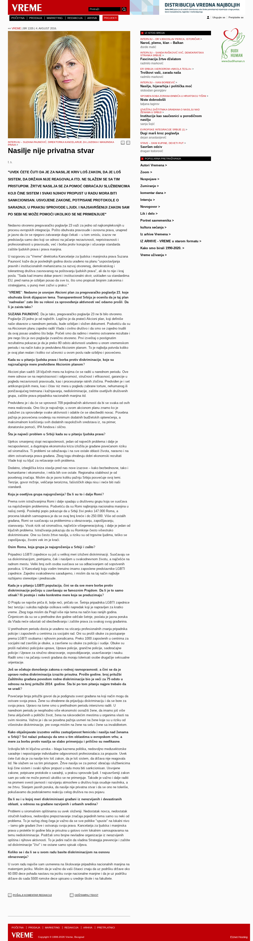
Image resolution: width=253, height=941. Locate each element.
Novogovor (150, 207)
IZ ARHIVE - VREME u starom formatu (170, 241)
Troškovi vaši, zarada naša (160, 72)
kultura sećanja (153, 227)
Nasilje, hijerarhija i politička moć (166, 86)
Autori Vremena (153, 165)
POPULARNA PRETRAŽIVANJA (163, 158)
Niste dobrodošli (153, 100)
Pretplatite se (236, 17)
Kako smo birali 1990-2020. (162, 248)
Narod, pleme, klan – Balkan (161, 43)
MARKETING (55, 18)
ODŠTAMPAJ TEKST (86, 895)
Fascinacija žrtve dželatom (160, 59)
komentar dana (153, 193)
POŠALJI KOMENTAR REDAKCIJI (32, 895)
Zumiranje (149, 186)
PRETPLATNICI (106, 927)
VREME (32, 28)
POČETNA (17, 18)
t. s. (10, 162)
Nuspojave (149, 179)
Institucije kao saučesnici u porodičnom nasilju (171, 118)
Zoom (146, 172)
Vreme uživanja (153, 255)
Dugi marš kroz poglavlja (159, 133)
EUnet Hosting (239, 937)
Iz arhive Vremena (155, 234)
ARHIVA (92, 18)
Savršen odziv (151, 147)
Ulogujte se (218, 17)
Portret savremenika (157, 220)
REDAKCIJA (75, 18)
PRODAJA (35, 18)
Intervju (147, 200)
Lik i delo (149, 213)
